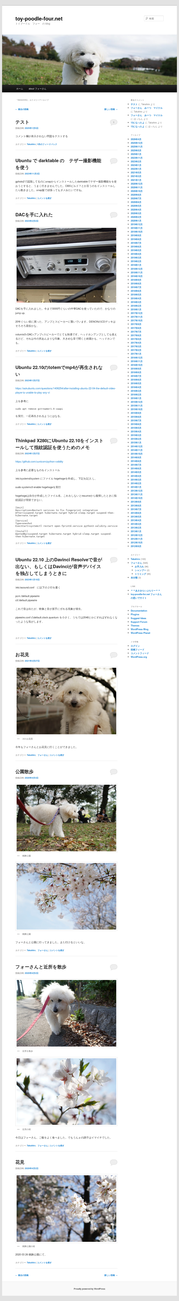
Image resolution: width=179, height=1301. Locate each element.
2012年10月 (137, 542)
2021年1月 (136, 180)
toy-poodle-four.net (39, 18)
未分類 (134, 577)
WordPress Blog (139, 629)
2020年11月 (137, 187)
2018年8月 (136, 283)
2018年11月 (137, 272)
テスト (22, 122)
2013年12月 (137, 490)
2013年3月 (136, 524)
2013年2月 (136, 527)
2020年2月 (136, 217)
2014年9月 (136, 457)
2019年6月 (136, 246)
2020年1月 (136, 220)
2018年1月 (136, 309)
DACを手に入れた (34, 214)
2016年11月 (137, 361)
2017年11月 (137, 316)
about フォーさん (37, 88)
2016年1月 (136, 398)
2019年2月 (136, 261)
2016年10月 (137, 365)
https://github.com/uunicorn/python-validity (39, 461)
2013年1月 (136, 531)
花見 (19, 1162)
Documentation (139, 610)
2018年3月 (136, 302)
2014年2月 (136, 483)
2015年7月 (136, 420)
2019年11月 (137, 228)
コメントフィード (140, 653)
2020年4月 (136, 209)
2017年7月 (136, 331)
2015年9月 (136, 413)
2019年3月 (136, 257)
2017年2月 (136, 350)
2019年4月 (136, 254)
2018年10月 (137, 276)
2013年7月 (136, 509)
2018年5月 (136, 294)
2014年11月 (137, 450)
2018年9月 (136, 279)
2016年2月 (136, 394)
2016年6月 (136, 379)
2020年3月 (136, 213)
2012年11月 (137, 538)
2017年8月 (136, 328)
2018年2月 (136, 305)
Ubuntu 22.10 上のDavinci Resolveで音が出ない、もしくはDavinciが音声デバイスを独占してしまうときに (58, 566)
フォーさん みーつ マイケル (147, 107)
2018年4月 (136, 298)
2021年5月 (136, 172)
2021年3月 (136, 176)
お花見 (22, 654)
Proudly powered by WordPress (89, 1288)
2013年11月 (137, 494)
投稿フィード (137, 649)
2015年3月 (136, 435)
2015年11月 (137, 405)
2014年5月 (136, 472)
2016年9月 (136, 368)
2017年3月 (136, 346)
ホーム (19, 88)
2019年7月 (136, 242)
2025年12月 (137, 142)
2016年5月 (136, 383)
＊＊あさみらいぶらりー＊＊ (145, 590)
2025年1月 (136, 154)
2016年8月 (136, 372)
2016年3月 (136, 390)
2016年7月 (136, 376)
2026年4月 (136, 139)
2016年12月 (137, 357)
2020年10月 (137, 191)
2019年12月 (137, 224)
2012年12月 (137, 535)
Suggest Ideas (138, 618)
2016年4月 (136, 387)
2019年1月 (136, 265)
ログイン (135, 645)
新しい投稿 (110, 109)
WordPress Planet (140, 632)
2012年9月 (136, 546)
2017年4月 (136, 342)
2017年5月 (136, 339)
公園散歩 (24, 771)
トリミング (140, 573)
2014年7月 (136, 464)
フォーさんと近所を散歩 (40, 966)
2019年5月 (136, 250)
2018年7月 (136, 287)
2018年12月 (137, 268)
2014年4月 (136, 476)
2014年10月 (137, 453)
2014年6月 (136, 468)
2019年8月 (136, 239)
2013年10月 (137, 498)
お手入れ (139, 566)
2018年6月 (136, 290)
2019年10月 (137, 231)
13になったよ (138, 122)
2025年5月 (136, 150)
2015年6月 (136, 424)
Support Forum (139, 621)
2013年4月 (136, 520)
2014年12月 (137, 446)
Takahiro (31, 144)
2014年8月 (136, 461)
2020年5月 (136, 205)
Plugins (135, 614)
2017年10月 (137, 320)
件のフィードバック (47, 144)
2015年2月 (136, 438)
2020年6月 (136, 202)
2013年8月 (136, 505)
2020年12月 (137, 183)
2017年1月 (136, 353)
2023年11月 (137, 157)
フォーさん (43, 755)
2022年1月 (136, 168)
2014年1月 (136, 487)
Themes (135, 625)
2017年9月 (136, 324)
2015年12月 (137, 401)
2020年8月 (136, 194)
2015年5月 (136, 427)
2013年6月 (136, 513)
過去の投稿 (21, 109)
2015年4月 (136, 431)
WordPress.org (139, 656)
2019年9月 (136, 235)
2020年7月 (136, 198)
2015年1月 (136, 442)
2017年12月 (137, 313)
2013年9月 (136, 501)
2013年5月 (136, 516)
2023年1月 (136, 165)
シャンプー (140, 570)
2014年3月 (136, 479)
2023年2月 (136, 161)
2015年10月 (137, 409)
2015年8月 (136, 416)
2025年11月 (137, 146)
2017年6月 (136, 335)
